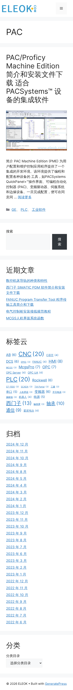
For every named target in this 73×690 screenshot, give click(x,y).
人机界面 (25, 392)
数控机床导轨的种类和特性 (26, 281)
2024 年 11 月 (17, 451)
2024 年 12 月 (17, 444)
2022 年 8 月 (16, 609)
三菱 (55, 386)
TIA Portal (41, 386)
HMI (56, 361)
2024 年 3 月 (16, 492)
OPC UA (35, 372)
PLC (24, 210)
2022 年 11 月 (17, 588)
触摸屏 (39, 404)
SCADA (26, 386)
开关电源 (59, 392)
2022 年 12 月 (17, 581)
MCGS (11, 367)
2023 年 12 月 (17, 513)
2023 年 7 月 (16, 547)
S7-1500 (12, 386)
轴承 (55, 403)
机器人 (25, 397)
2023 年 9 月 (16, 533)
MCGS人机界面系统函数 (25, 318)
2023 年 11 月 (17, 520)
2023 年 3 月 (16, 561)
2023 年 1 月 (16, 574)
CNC (31, 353)
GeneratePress (56, 684)
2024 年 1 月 (16, 506)
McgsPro (29, 367)
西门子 (19, 403)
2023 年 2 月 (16, 567)
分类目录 (13, 656)
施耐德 (11, 397)
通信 (13, 410)
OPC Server (16, 372)
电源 (39, 397)
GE (14, 210)
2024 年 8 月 (16, 472)
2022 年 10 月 (17, 595)
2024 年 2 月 (16, 499)
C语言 (52, 355)
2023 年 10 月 (17, 526)
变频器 (42, 391)
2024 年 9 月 (16, 465)
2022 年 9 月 (16, 602)
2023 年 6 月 (16, 554)
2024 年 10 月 (17, 458)
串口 (11, 392)
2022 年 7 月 (16, 615)
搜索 (9, 231)
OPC (49, 367)
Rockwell (42, 380)
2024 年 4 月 (16, 485)
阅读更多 (25, 197)
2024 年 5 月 (16, 479)
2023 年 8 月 (16, 540)
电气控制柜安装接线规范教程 (28, 311)
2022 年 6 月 (16, 622)
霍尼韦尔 (31, 410)
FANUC (39, 361)
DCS (12, 361)
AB (11, 355)
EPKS (25, 362)
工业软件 (39, 210)
